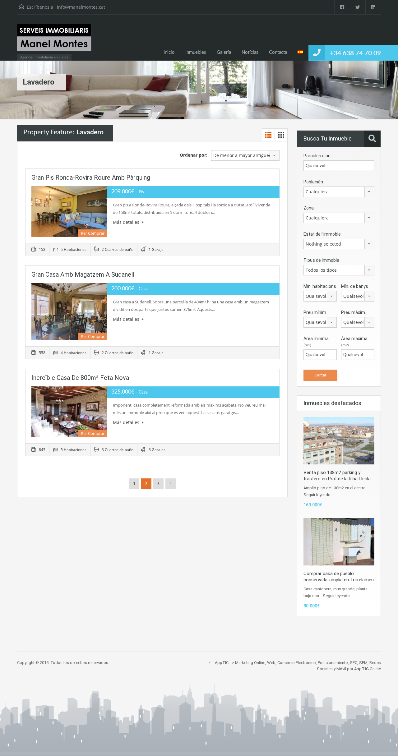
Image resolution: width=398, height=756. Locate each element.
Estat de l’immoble (322, 234)
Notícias (250, 52)
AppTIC (222, 662)
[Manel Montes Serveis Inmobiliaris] (54, 40)
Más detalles (127, 222)
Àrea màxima (354, 341)
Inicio (169, 52)
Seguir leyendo (317, 494)
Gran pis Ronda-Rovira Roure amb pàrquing (90, 177)
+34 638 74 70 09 (355, 53)
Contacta (278, 52)
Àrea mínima (316, 341)
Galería (224, 52)
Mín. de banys (354, 286)
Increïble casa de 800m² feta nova (80, 377)
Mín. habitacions (319, 286)
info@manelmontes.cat (81, 7)
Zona (308, 207)
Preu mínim (314, 312)
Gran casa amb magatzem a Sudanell (82, 274)
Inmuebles (195, 52)
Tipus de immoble (321, 260)
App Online (367, 668)
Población (313, 181)
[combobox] (245, 155)
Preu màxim (353, 312)
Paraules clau (317, 155)
